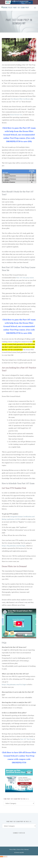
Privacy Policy (13, 849)
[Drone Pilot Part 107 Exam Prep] (15, 7)
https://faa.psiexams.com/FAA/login (14, 684)
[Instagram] (20, 836)
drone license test (16, 115)
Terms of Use (20, 849)
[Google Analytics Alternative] (3, 857)
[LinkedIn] (24, 836)
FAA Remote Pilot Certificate (20, 99)
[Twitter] (16, 836)
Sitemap (26, 849)
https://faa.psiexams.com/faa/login (13, 546)
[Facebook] (12, 836)
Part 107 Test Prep (26, 739)
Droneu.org (18, 852)
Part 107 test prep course (25, 278)
